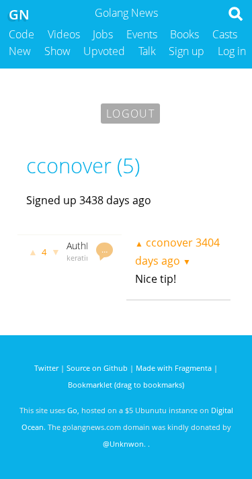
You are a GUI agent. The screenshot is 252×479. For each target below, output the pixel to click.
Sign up (186, 51)
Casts (224, 34)
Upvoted (104, 51)
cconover (169, 242)
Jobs (103, 34)
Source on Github (97, 368)
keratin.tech (87, 258)
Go (72, 410)
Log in (232, 51)
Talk (147, 51)
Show (57, 51)
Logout (130, 113)
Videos (64, 34)
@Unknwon (123, 444)
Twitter (46, 368)
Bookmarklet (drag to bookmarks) (126, 385)
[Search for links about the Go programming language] (238, 17)
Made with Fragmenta (174, 368)
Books (184, 34)
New (20, 51)
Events (141, 34)
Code (21, 34)
